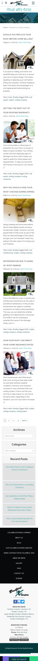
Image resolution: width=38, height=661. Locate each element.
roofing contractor (23, 332)
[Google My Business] (19, 602)
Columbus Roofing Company (19, 532)
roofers (11, 100)
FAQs (19, 568)
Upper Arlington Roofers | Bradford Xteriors (19, 614)
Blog (19, 543)
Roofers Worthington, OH (19, 619)
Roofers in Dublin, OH (19, 611)
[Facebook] (15, 602)
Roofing (15, 97)
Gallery (19, 563)
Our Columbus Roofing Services (19, 548)
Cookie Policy (24, 639)
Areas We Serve (19, 558)
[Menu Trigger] (33, 3)
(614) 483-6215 (19, 9)
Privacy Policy (14, 639)
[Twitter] (22, 602)
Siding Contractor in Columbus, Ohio (19, 553)
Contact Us (19, 573)
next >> (24, 420)
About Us (19, 538)
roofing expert (21, 411)
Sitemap (19, 578)
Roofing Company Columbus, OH (19, 609)
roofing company (21, 100)
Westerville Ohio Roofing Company (19, 616)
